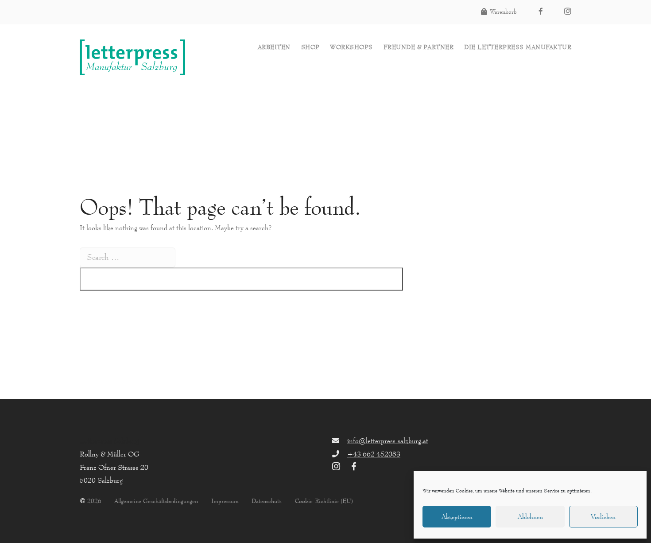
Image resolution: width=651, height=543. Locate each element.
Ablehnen (530, 516)
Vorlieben (603, 516)
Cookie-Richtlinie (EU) (324, 501)
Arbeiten (274, 47)
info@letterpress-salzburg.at (387, 440)
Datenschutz (267, 501)
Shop (310, 47)
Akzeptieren (457, 516)
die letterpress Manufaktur (517, 47)
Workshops (351, 47)
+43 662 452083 (373, 453)
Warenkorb (503, 12)
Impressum (225, 501)
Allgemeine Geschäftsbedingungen (156, 501)
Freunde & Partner (419, 47)
